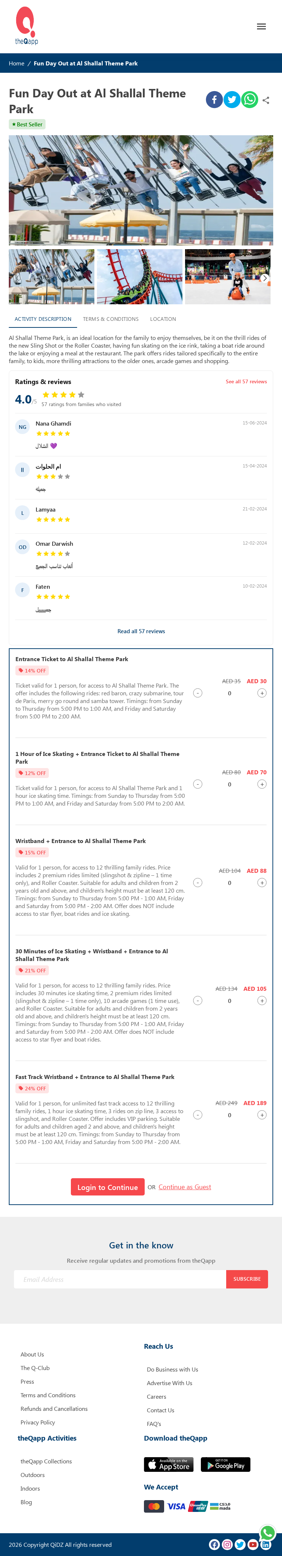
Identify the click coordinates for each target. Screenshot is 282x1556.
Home (16, 63)
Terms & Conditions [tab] (110, 318)
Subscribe (247, 1278)
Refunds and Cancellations (54, 1408)
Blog (26, 1502)
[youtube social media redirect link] (252, 1544)
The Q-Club (35, 1368)
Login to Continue (107, 1187)
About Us (32, 1354)
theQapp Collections (46, 1461)
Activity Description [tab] (43, 318)
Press (27, 1381)
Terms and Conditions (48, 1395)
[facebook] (214, 100)
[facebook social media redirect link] (214, 1544)
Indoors (30, 1488)
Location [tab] (163, 318)
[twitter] (232, 100)
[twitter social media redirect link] (240, 1544)
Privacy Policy (38, 1422)
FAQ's (154, 1423)
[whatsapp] (249, 100)
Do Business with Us (172, 1369)
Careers (156, 1396)
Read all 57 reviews (141, 631)
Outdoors (33, 1474)
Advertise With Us (169, 1383)
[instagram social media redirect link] (227, 1544)
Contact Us (160, 1410)
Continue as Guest (185, 1186)
